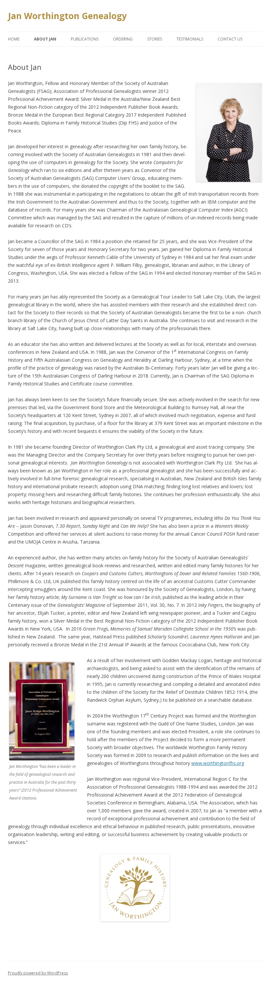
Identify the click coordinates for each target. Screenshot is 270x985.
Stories (154, 39)
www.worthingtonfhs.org (217, 763)
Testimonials (189, 39)
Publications (84, 39)
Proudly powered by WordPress (38, 973)
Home (13, 39)
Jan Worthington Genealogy (67, 16)
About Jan (45, 39)
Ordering (123, 39)
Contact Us (230, 39)
